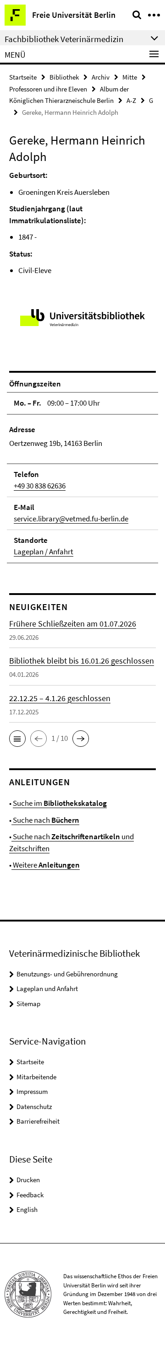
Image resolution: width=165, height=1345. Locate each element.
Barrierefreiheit (38, 1121)
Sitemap (28, 1003)
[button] (17, 738)
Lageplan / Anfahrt (43, 552)
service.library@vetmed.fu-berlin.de (71, 519)
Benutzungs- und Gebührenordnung (67, 974)
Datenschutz (34, 1106)
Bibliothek (64, 77)
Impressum (32, 1091)
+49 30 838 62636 (40, 486)
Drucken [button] (28, 1179)
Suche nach (45, 820)
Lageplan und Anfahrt (47, 988)
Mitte (129, 77)
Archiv (101, 77)
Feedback (30, 1194)
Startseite (23, 77)
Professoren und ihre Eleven (48, 89)
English (27, 1209)
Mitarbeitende (36, 1076)
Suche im (60, 803)
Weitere (45, 865)
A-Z (131, 100)
